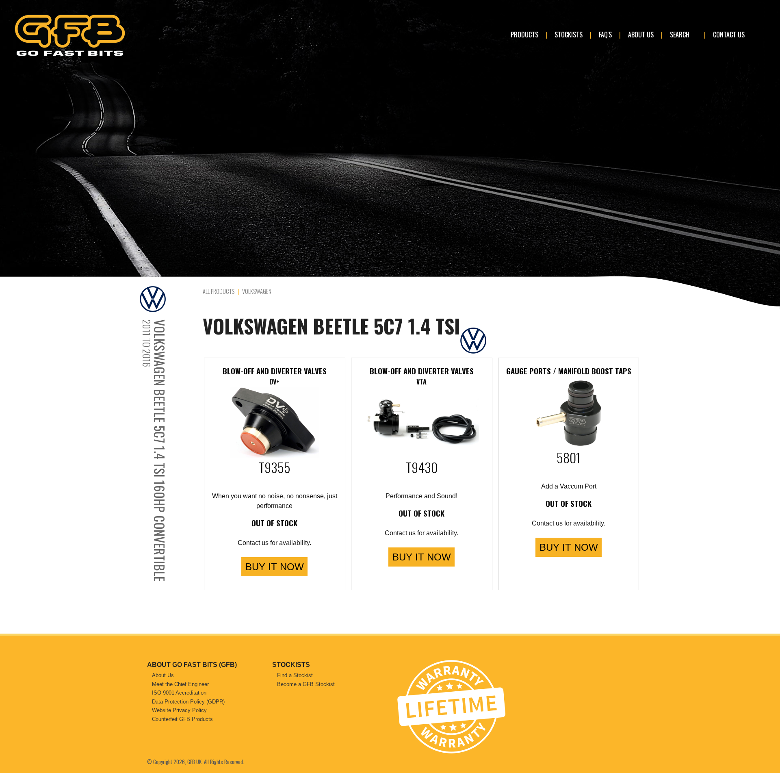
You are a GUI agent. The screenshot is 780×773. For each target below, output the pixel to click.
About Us (641, 34)
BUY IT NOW (274, 566)
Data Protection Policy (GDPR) (188, 702)
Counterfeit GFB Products (182, 719)
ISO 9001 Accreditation (179, 693)
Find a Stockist (295, 675)
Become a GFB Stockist (306, 684)
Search (679, 34)
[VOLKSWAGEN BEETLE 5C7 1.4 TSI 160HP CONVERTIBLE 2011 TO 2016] (169, 299)
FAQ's (605, 34)
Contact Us (729, 34)
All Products (218, 291)
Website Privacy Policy (179, 710)
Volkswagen (256, 291)
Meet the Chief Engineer (180, 684)
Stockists (569, 34)
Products (524, 34)
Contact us (253, 542)
